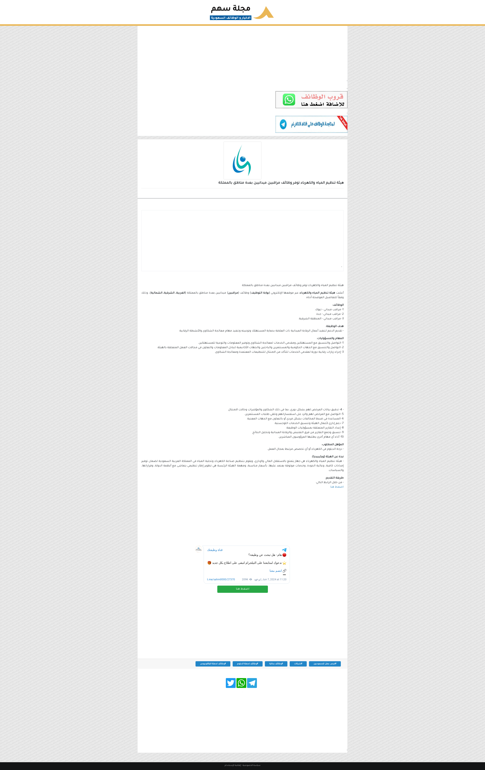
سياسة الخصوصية (251, 765)
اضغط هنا (242, 589)
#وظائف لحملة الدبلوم (247, 664)
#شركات (298, 664)
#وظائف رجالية (276, 664)
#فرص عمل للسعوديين (325, 664)
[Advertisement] (242, 52)
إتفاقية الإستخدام (233, 765)
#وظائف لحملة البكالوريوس (213, 664)
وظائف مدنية (331, 193)
